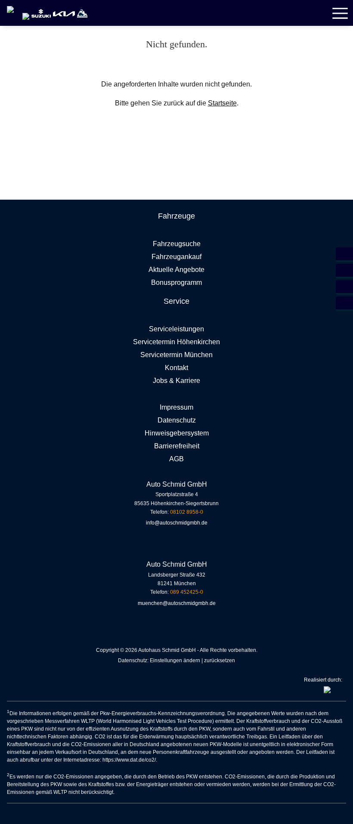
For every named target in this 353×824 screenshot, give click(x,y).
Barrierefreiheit (176, 446)
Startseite (222, 103)
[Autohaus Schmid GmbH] (12, 6)
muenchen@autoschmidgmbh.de (177, 603)
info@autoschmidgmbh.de (176, 523)
